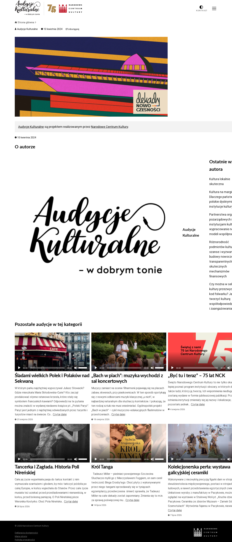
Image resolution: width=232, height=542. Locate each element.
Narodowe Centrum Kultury (109, 126)
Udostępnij (73, 29)
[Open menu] (214, 8)
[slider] (83, 367)
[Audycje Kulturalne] (96, 235)
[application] (52, 367)
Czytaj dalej (60, 414)
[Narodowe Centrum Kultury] (205, 536)
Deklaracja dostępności (26, 532)
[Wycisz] (75, 368)
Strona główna (26, 22)
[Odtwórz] (19, 368)
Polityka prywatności (25, 539)
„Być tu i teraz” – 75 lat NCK (196, 375)
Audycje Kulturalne (27, 29)
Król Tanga (102, 467)
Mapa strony (21, 536)
